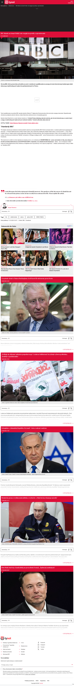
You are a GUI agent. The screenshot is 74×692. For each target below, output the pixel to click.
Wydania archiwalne (7, 652)
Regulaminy (43, 680)
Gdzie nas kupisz (7, 649)
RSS (48, 680)
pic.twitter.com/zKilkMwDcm (24, 197)
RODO (37, 680)
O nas (22, 643)
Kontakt (23, 652)
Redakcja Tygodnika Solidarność (10, 643)
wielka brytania (13, 217)
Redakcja (23, 649)
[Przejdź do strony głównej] (10, 2)
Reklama (23, 654)
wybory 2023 (30, 217)
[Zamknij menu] (2, 2)
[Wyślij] (72, 664)
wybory (22, 217)
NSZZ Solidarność (70, 2)
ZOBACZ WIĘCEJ (40, 217)
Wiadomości (11, 5)
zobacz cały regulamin (30, 674)
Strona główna (4, 5)
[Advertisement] (37, 20)
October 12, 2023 (32, 201)
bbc (6, 217)
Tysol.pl (41, 683)
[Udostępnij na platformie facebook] (69, 211)
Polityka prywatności (29, 680)
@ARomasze (11, 197)
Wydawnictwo (24, 646)
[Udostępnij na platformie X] (71, 211)
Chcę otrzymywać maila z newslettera (13, 669)
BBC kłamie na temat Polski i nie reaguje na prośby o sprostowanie (30, 5)
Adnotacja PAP (6, 654)
